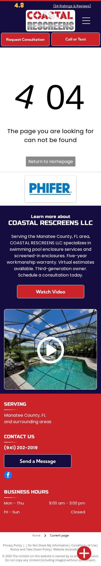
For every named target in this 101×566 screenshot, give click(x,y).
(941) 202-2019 (21, 448)
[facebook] (8, 475)
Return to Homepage (50, 161)
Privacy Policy (12, 545)
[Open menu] (86, 21)
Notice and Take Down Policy (30, 549)
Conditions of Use (83, 545)
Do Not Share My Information (48, 545)
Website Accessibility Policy (72, 549)
